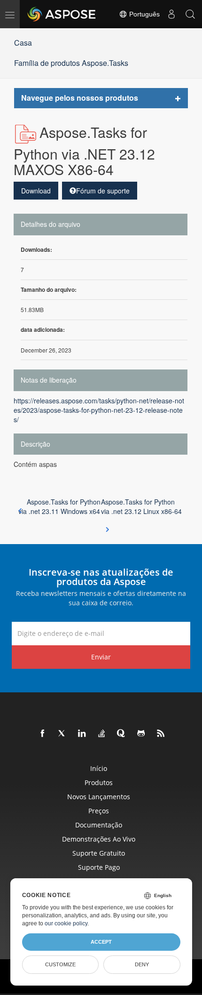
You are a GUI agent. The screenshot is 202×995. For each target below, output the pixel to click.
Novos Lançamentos (98, 796)
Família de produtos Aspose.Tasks (71, 62)
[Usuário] (171, 14)
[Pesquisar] (190, 14)
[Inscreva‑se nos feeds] (161, 734)
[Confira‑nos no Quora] (122, 734)
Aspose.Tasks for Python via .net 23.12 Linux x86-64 (141, 506)
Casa (23, 42)
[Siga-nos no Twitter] (62, 734)
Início (98, 768)
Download (36, 190)
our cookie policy (66, 923)
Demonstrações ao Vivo (98, 839)
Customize (60, 964)
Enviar (101, 656)
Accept (101, 942)
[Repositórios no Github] (141, 734)
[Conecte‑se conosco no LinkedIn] (82, 734)
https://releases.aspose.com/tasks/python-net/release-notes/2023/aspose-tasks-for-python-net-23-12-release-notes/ (99, 410)
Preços (98, 810)
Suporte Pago (99, 867)
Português (143, 14)
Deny (142, 964)
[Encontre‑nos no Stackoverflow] (102, 734)
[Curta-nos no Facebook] (43, 734)
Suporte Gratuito (98, 853)
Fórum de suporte (103, 190)
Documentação (98, 824)
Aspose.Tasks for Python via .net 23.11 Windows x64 (59, 506)
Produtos (99, 782)
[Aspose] (62, 14)
